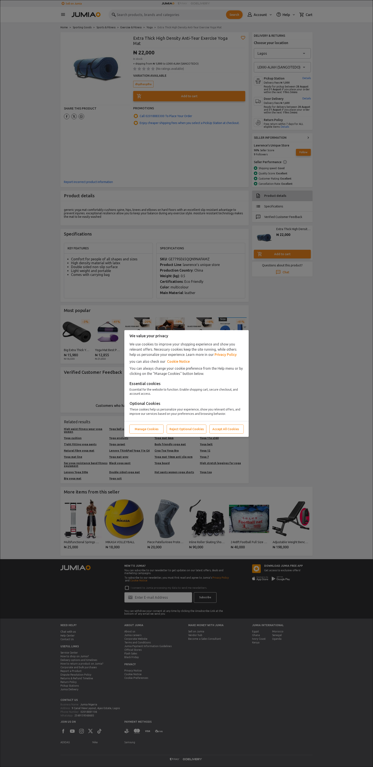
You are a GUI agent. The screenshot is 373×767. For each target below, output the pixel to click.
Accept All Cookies (225, 429)
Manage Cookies (146, 429)
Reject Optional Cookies (186, 429)
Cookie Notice (178, 361)
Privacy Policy (226, 354)
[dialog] (186, 383)
